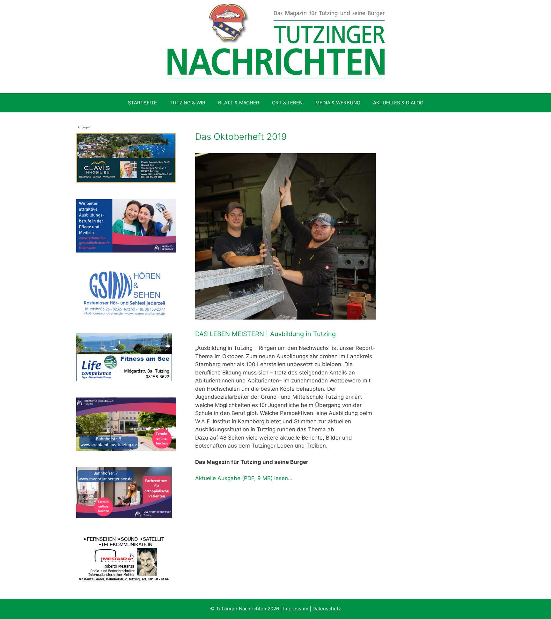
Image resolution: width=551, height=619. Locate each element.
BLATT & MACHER (238, 103)
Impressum (295, 609)
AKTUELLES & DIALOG (398, 103)
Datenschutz (326, 609)
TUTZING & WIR (187, 103)
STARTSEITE (142, 103)
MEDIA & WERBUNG (337, 103)
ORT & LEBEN (287, 103)
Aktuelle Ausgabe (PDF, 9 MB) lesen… (243, 478)
